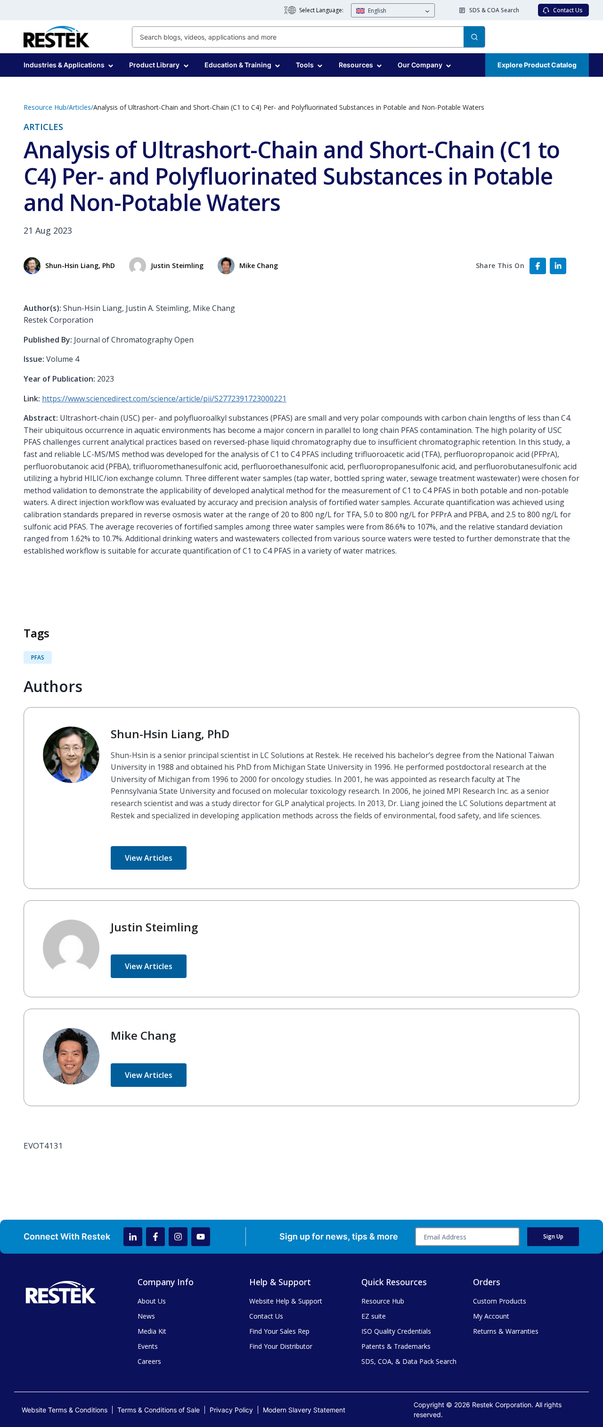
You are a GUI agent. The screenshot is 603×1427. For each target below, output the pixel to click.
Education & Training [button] (237, 65)
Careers (149, 1361)
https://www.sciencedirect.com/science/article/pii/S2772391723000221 (164, 398)
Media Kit (152, 1331)
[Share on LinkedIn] (558, 266)
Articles (80, 107)
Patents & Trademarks (396, 1346)
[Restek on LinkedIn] (133, 1236)
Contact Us (266, 1316)
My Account (491, 1316)
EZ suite (373, 1316)
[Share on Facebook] (538, 266)
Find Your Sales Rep (279, 1331)
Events (148, 1346)
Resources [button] (356, 65)
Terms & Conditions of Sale (158, 1410)
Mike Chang (143, 1035)
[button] (392, 11)
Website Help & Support (285, 1301)
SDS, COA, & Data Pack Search (408, 1361)
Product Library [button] (154, 65)
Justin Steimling (154, 927)
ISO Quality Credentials (396, 1331)
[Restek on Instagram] (178, 1236)
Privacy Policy (231, 1410)
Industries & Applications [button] (64, 65)
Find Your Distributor (280, 1346)
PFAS (37, 657)
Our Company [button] (420, 65)
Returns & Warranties (505, 1331)
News (146, 1316)
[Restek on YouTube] (200, 1236)
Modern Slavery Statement (304, 1410)
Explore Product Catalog (537, 65)
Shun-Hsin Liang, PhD (170, 734)
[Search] (474, 37)
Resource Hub (45, 107)
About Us (152, 1301)
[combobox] (308, 37)
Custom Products (499, 1301)
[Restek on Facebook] (155, 1236)
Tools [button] (305, 65)
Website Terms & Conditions (64, 1410)
